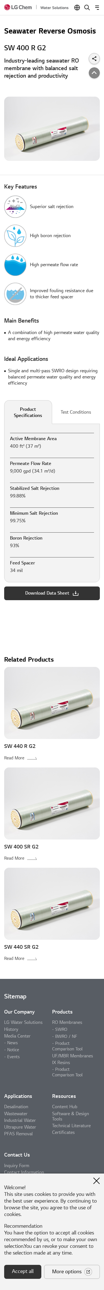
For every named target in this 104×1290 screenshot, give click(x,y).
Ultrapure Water (20, 1127)
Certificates (63, 1132)
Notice (13, 1050)
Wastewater (15, 1113)
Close (96, 1180)
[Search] (87, 7)
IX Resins (61, 1062)
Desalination (16, 1106)
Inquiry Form (16, 1165)
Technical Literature (71, 1125)
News (12, 1043)
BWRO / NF (66, 1036)
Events (13, 1057)
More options (67, 1271)
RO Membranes (67, 1022)
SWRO (61, 1029)
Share (94, 58)
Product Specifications (28, 412)
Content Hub (64, 1106)
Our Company (19, 1012)
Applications (18, 1096)
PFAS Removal (18, 1133)
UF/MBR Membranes (72, 1055)
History (11, 1029)
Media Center (17, 1036)
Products (62, 1012)
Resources (64, 1096)
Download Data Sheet (47, 593)
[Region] (77, 7)
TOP (94, 72)
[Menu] (97, 7)
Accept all (23, 1271)
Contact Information (24, 1172)
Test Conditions (76, 412)
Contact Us (17, 1155)
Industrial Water (20, 1120)
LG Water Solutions (23, 1022)
